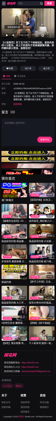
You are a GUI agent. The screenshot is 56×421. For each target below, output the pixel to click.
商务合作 (5, 403)
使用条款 (25, 407)
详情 (7, 76)
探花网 (21, 417)
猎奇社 (19, 386)
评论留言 (21, 76)
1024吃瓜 (7, 386)
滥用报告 (25, 411)
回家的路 (5, 407)
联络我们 (44, 407)
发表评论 (44, 139)
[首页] (10, 355)
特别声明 (25, 403)
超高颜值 (17, 104)
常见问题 (44, 403)
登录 (49, 3)
